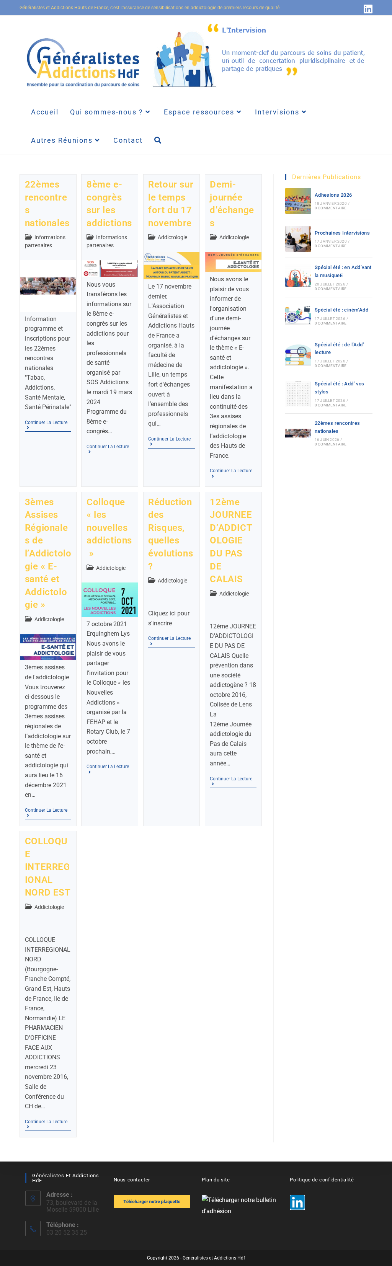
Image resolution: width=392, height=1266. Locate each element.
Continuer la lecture (48, 422)
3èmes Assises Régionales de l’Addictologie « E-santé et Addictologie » (48, 553)
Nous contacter (132, 1180)
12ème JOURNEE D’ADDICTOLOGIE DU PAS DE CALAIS (231, 541)
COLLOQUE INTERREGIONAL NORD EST (48, 867)
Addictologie (172, 237)
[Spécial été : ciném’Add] (298, 316)
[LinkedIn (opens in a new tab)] (366, 9)
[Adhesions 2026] (298, 201)
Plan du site (216, 1180)
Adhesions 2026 (333, 195)
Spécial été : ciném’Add (341, 310)
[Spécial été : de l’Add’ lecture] (298, 354)
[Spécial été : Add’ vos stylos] (298, 394)
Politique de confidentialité (322, 1180)
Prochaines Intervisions (342, 233)
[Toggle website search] (158, 140)
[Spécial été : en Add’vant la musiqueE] (298, 277)
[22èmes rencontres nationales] (298, 433)
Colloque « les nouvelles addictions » (109, 528)
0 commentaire (331, 208)
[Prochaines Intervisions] (298, 239)
